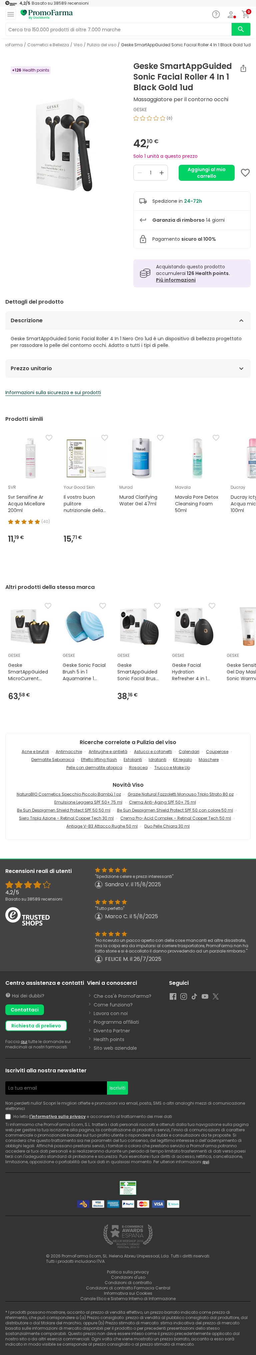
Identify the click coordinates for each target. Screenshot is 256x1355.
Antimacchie (69, 751)
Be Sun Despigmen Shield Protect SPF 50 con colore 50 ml (175, 810)
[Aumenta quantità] (162, 173)
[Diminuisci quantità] (140, 173)
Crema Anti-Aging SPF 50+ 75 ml (162, 802)
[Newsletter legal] (9, 1116)
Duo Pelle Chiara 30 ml (167, 826)
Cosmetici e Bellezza (48, 45)
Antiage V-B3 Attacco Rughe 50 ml (102, 826)
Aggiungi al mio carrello (207, 172)
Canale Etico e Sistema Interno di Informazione (128, 1298)
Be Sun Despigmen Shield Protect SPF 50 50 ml (63, 810)
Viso (78, 45)
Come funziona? (113, 1004)
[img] (64, 145)
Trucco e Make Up (172, 767)
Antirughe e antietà (108, 751)
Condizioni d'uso (128, 1277)
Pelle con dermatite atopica (94, 767)
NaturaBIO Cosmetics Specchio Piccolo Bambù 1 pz (69, 794)
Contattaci (25, 1009)
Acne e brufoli (35, 751)
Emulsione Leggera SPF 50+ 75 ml (88, 802)
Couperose (217, 751)
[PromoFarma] (46, 14)
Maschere (209, 759)
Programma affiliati (116, 1022)
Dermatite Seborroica (52, 759)
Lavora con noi (111, 1013)
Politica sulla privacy (128, 1272)
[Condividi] (243, 68)
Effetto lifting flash (99, 759)
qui (24, 1041)
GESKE (140, 109)
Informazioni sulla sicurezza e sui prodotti (53, 392)
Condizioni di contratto (128, 1282)
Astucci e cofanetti (153, 751)
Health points (109, 1039)
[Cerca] (241, 29)
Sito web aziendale (115, 1048)
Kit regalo (182, 759)
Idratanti (157, 759)
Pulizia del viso (101, 45)
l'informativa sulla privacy (57, 1116)
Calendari (189, 751)
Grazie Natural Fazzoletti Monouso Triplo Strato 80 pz (181, 794)
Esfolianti (133, 759)
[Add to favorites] (245, 172)
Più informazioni (176, 280)
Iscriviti (117, 1088)
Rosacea (138, 767)
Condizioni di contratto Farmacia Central (128, 1288)
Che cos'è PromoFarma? (122, 996)
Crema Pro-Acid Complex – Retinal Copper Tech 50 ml (175, 818)
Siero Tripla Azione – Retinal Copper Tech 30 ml (66, 818)
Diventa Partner (112, 1030)
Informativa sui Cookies (128, 1293)
